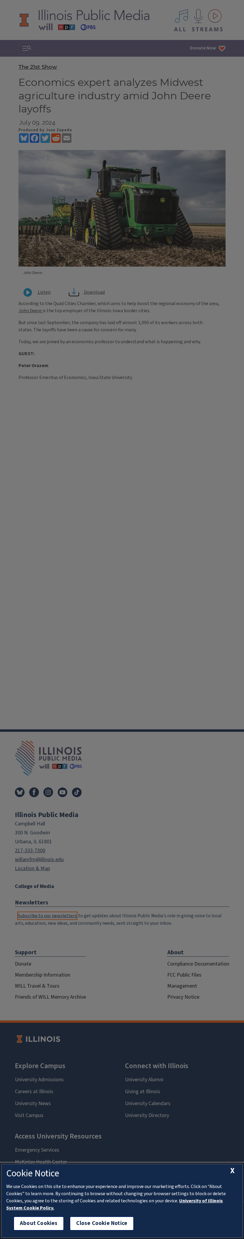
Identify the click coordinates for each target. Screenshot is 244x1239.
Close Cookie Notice (101, 1223)
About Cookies (38, 1223)
